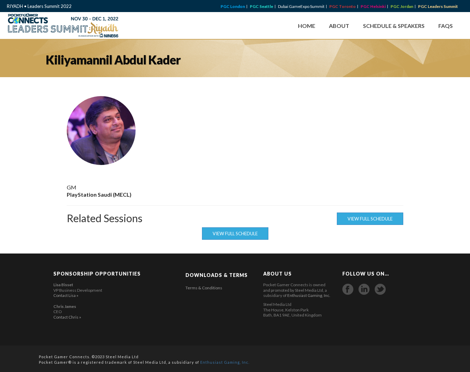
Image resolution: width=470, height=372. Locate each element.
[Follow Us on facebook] (347, 289)
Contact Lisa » (65, 295)
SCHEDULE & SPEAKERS (394, 25)
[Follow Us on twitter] (380, 289)
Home (306, 25)
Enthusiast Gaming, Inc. (308, 295)
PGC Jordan (402, 6)
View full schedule (370, 218)
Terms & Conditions (203, 287)
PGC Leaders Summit (438, 6)
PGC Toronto (342, 6)
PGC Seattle (261, 6)
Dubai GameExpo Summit (301, 6)
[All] (377, 130)
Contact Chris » (67, 317)
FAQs (445, 25)
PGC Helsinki (373, 6)
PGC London (233, 6)
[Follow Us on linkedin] (364, 289)
